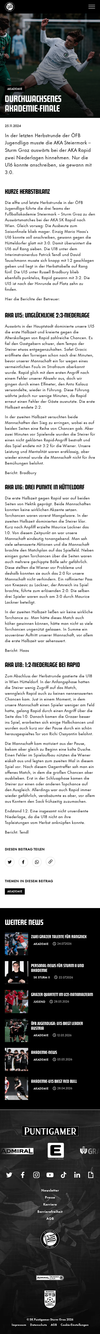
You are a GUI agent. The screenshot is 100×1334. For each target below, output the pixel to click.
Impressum (19, 1324)
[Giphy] (91, 1175)
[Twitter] (9, 1175)
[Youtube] (50, 1175)
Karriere (50, 1203)
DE (45, 1262)
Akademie (14, 891)
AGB (50, 1218)
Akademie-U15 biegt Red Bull (54, 1081)
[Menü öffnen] (91, 6)
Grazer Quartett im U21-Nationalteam (62, 994)
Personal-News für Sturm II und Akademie (57, 968)
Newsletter (50, 1190)
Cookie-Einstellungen (75, 1324)
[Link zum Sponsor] (50, 1277)
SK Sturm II (41, 977)
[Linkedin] (77, 1175)
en (55, 1262)
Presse (50, 1196)
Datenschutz (38, 1324)
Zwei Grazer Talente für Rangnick (59, 936)
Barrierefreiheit (50, 1211)
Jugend (39, 1001)
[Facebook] (23, 1175)
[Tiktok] (63, 1175)
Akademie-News (44, 1052)
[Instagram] (36, 1175)
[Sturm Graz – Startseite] (10, 7)
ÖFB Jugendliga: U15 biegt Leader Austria (57, 1025)
